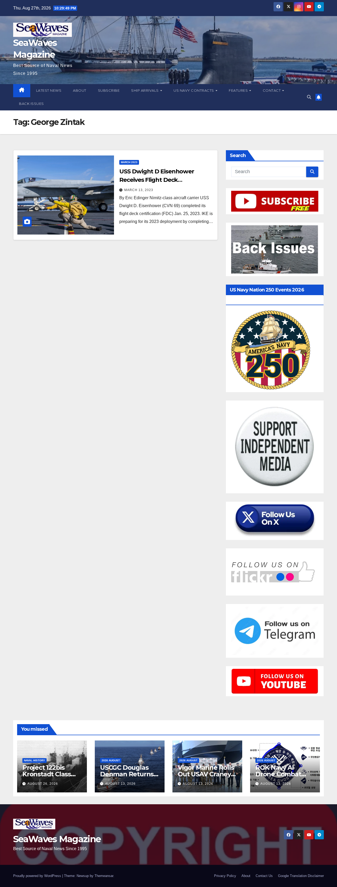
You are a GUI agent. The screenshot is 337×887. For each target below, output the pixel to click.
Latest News (49, 90)
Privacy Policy (225, 876)
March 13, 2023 (138, 190)
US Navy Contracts (194, 90)
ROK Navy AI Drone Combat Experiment (278, 774)
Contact (272, 90)
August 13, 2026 (120, 784)
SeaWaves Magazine (57, 839)
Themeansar (104, 876)
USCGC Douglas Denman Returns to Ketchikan (126, 774)
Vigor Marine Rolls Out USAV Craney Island (206, 774)
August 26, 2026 (42, 784)
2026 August (111, 760)
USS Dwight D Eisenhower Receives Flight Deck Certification (156, 180)
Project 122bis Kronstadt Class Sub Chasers (46, 774)
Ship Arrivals (145, 90)
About (79, 90)
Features (239, 90)
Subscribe (109, 90)
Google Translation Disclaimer (301, 876)
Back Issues (31, 103)
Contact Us (264, 876)
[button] (309, 97)
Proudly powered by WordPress (37, 876)
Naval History (34, 760)
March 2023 (129, 162)
